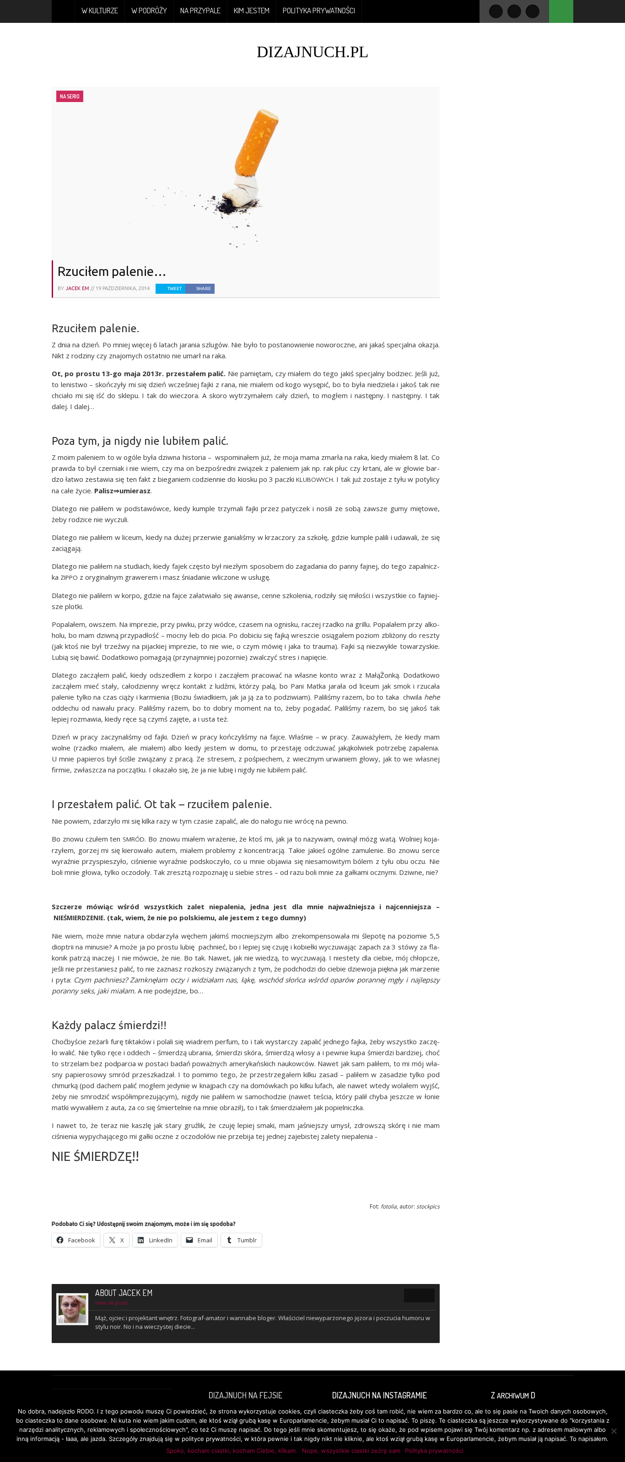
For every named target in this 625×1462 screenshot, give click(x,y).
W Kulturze (99, 10)
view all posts (111, 1302)
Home (63, 11)
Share (203, 288)
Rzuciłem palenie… (112, 271)
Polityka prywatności (319, 10)
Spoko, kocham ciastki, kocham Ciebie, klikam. (231, 1450)
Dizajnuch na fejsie (245, 1395)
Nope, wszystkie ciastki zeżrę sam (351, 1450)
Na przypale (200, 10)
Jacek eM (77, 288)
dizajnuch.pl (312, 52)
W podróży (149, 10)
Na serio (70, 96)
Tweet (174, 288)
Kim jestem (251, 10)
